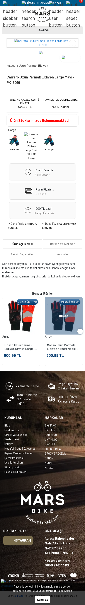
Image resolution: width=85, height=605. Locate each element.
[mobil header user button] (56, 15)
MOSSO (49, 467)
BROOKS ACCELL (55, 453)
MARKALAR (54, 417)
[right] (80, 331)
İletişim (8, 443)
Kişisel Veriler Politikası (18, 453)
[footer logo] (42, 502)
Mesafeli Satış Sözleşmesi (20, 448)
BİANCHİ (50, 444)
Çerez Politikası (14, 458)
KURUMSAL (13, 417)
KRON (48, 463)
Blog (7, 425)
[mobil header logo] (42, 14)
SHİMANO (50, 425)
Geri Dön (44, 30)
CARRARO (51, 435)
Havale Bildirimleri (15, 472)
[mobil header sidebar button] (10, 15)
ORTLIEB (50, 430)
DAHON (49, 458)
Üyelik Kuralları (13, 462)
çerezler (50, 590)
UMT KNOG (51, 439)
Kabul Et (42, 599)
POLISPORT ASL (54, 449)
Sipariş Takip (12, 467)
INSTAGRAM (22, 540)
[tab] (22, 244)
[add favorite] (5, 302)
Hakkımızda (11, 430)
